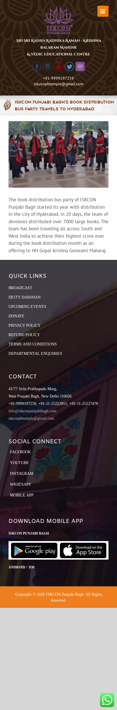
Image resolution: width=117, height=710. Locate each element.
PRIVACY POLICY (25, 325)
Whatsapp (20, 484)
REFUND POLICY (24, 335)
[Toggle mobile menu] (103, 11)
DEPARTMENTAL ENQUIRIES (35, 353)
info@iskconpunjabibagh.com (33, 411)
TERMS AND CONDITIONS (33, 344)
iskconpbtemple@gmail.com (58, 83)
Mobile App (22, 495)
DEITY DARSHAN (25, 297)
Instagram (21, 473)
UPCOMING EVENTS (27, 307)
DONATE (16, 316)
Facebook (20, 452)
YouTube (19, 463)
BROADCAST (20, 288)
